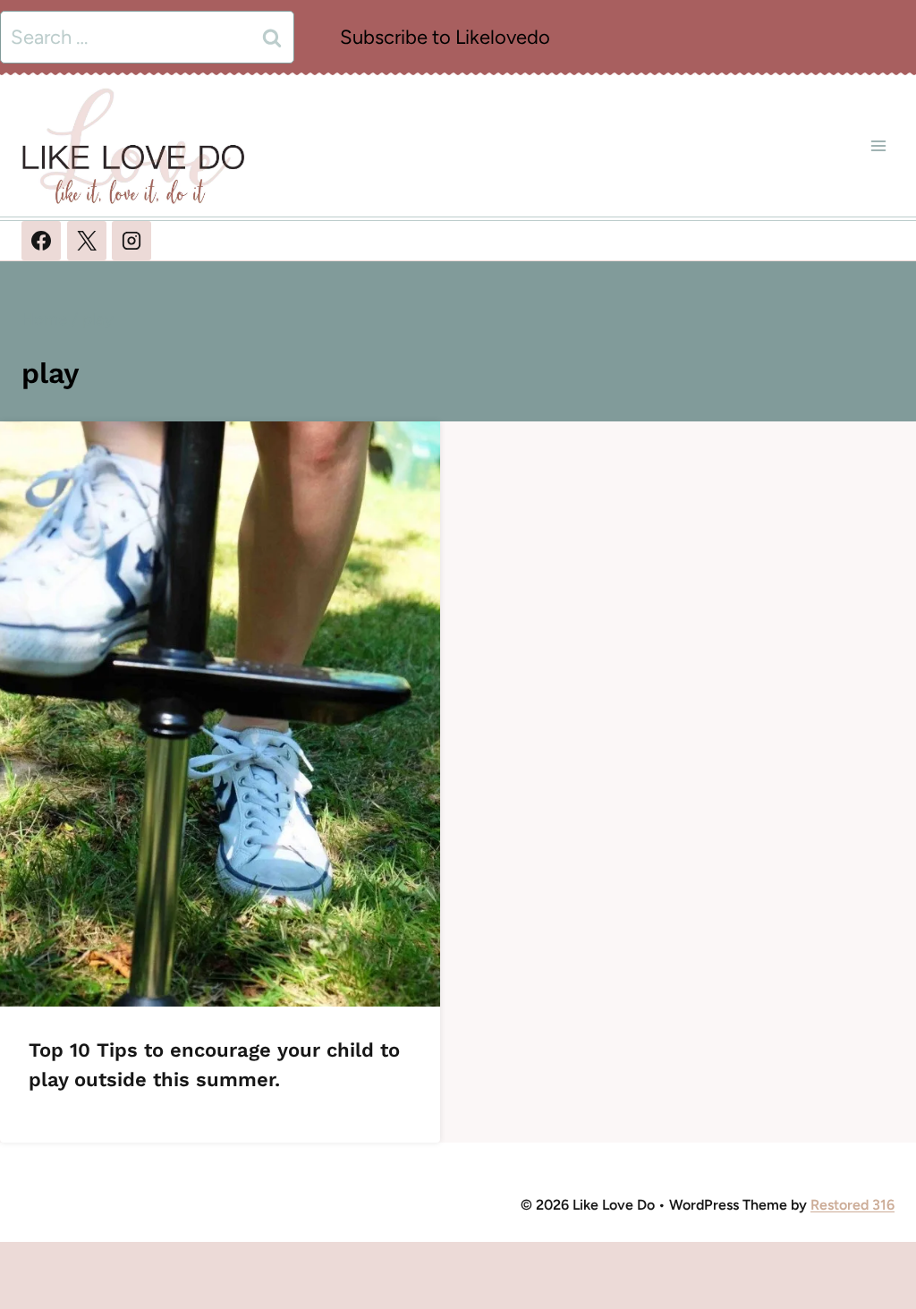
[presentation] (220, 714)
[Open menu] (878, 145)
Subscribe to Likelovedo (445, 37)
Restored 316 (852, 1204)
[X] (86, 240)
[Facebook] (41, 240)
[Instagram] (131, 240)
